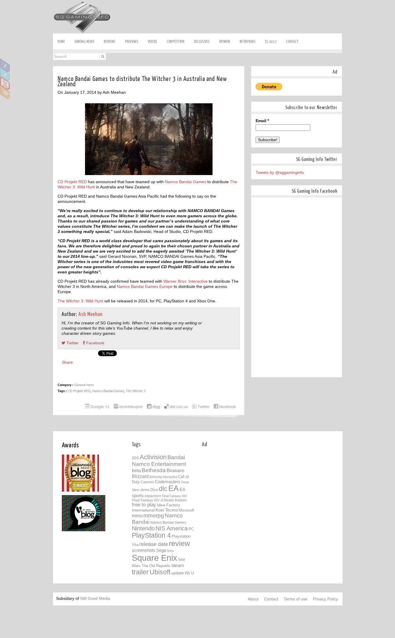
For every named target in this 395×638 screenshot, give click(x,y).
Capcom (147, 482)
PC (191, 529)
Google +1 (100, 406)
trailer (140, 572)
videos (152, 41)
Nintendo (143, 528)
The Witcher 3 (135, 391)
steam (177, 565)
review (179, 543)
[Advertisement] (250, 493)
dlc (163, 488)
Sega (161, 550)
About (253, 599)
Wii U (189, 573)
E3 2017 (271, 41)
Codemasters (167, 481)
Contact (292, 41)
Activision (153, 457)
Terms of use (295, 599)
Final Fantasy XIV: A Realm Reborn (159, 500)
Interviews (248, 41)
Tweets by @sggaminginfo (280, 172)
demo (145, 490)
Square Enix (154, 557)
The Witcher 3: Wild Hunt (80, 301)
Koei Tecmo (167, 510)
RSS (5, 92)
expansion (153, 496)
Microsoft (186, 510)
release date (153, 544)
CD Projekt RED (72, 181)
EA (173, 488)
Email (262, 120)
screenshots (143, 550)
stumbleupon (131, 406)
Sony (170, 550)
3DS (135, 458)
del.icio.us (179, 406)
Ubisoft (159, 572)
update (177, 573)
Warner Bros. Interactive (185, 281)
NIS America (172, 528)
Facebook (5, 65)
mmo (137, 516)
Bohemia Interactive (163, 477)
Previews (131, 41)
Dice (154, 490)
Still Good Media (95, 598)
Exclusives (202, 41)
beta (136, 470)
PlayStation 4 (151, 535)
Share (67, 362)
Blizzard (140, 476)
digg (156, 406)
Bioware (175, 470)
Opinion (224, 41)
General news (84, 41)
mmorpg (153, 515)
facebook (227, 406)
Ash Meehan (90, 314)
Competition (175, 41)
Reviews (109, 41)
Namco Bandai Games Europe (145, 286)
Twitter (5, 74)
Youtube (5, 83)
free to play (144, 505)
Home (61, 41)
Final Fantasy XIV (174, 496)
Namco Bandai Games (185, 181)
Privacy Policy (325, 599)
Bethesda (154, 470)
